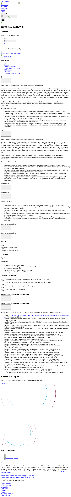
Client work (34, 475)
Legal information (6, 483)
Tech (5, 63)
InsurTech (7, 71)
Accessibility (4, 487)
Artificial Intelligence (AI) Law (13, 73)
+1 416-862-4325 (6, 57)
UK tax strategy (5, 495)
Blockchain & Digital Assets (12, 68)
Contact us (31, 477)
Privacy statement (6, 485)
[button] (18, 3)
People (3, 475)
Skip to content (5, 1)
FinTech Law (8, 70)
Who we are (4, 5)
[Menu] (3, 19)
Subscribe (3, 383)
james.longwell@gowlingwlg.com (11, 53)
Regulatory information (7, 493)
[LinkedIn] (10, 39)
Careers (11, 477)
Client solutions (18, 475)
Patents (6, 65)
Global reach (24, 477)
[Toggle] (6, 80)
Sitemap (3, 492)
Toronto (6, 44)
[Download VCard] (10, 41)
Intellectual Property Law (11, 66)
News (29, 475)
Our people (4, 8)
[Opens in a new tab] (10, 454)
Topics (3, 11)
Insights (3, 10)
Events (7, 477)
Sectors (7, 475)
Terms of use (4, 488)
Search (3, 14)
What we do (4, 6)
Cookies (3, 490)
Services (11, 475)
